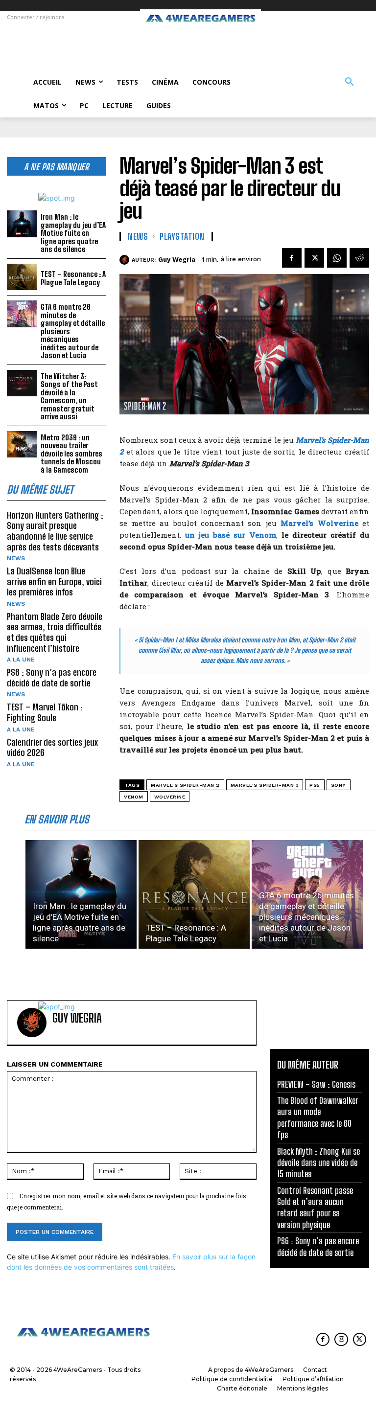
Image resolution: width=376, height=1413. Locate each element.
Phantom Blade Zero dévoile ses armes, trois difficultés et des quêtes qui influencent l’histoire (54, 632)
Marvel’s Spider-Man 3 (265, 785)
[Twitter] (314, 258)
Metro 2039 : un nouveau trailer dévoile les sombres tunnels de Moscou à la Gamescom (71, 453)
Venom (133, 796)
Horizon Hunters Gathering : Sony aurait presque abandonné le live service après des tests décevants (55, 531)
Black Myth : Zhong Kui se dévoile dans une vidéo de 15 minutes (318, 1163)
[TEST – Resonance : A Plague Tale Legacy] (22, 277)
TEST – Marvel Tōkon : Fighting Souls (45, 712)
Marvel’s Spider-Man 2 (185, 785)
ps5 (314, 785)
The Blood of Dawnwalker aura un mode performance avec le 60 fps (317, 1117)
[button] (349, 82)
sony (338, 785)
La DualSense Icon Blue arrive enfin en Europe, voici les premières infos (54, 581)
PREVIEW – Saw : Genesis (316, 1084)
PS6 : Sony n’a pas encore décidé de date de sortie (51, 677)
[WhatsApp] (337, 258)
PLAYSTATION (182, 236)
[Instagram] (341, 1339)
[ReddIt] (359, 258)
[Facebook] (292, 258)
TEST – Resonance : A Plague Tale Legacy (73, 278)
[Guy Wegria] (125, 260)
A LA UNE (21, 659)
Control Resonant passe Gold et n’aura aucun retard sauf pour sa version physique (315, 1207)
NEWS (16, 558)
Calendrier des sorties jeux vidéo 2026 (52, 747)
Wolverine (170, 796)
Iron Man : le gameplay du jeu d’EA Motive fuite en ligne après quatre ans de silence (73, 232)
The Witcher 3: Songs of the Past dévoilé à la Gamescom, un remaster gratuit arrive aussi (69, 396)
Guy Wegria (176, 259)
